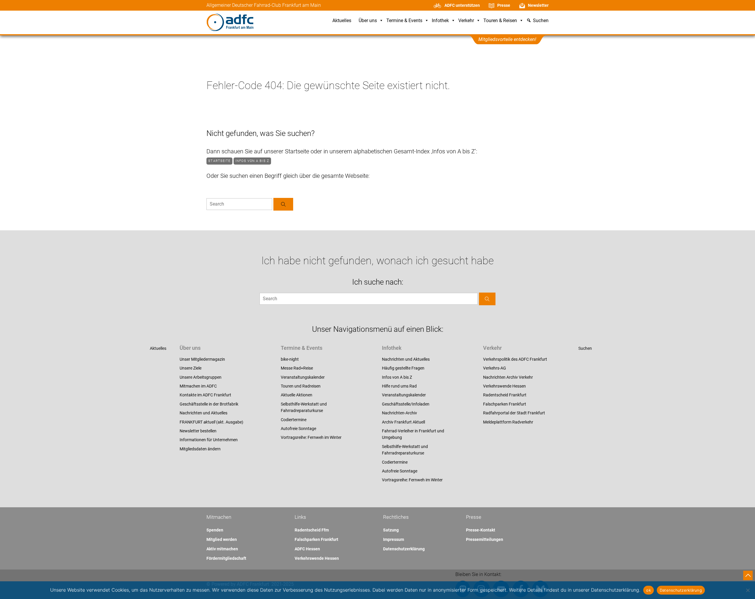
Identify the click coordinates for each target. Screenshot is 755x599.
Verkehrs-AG (494, 368)
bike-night (290, 359)
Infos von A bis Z (252, 161)
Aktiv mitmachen (222, 549)
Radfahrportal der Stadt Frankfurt (514, 413)
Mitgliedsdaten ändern (200, 449)
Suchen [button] (541, 20)
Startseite (219, 161)
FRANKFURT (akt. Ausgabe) (211, 422)
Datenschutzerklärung (404, 549)
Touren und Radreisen (301, 386)
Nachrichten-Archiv (399, 413)
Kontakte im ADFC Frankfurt (205, 395)
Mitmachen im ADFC (198, 386)
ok (648, 590)
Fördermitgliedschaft (226, 558)
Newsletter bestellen (198, 431)
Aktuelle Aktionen (296, 395)
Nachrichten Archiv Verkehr (508, 377)
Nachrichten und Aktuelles (203, 413)
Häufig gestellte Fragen (403, 368)
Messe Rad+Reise (297, 368)
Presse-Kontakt (480, 530)
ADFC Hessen (307, 549)
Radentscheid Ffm (312, 530)
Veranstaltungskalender (303, 377)
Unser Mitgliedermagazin (202, 359)
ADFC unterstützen (462, 5)
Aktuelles (341, 20)
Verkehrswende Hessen (504, 386)
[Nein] (748, 590)
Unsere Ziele (190, 368)
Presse (503, 5)
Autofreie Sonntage (298, 428)
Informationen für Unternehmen (209, 439)
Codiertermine (293, 419)
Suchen (585, 348)
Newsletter (538, 5)
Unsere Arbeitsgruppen (200, 377)
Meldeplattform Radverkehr (508, 422)
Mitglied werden (221, 539)
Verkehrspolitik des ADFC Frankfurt (515, 359)
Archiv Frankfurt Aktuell (403, 422)
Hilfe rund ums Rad (399, 386)
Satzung (391, 530)
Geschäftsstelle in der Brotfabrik (209, 404)
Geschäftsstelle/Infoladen (405, 404)
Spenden (214, 530)
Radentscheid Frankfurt (504, 395)
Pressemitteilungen (484, 539)
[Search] (283, 204)
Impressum (393, 539)
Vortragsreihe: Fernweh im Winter (311, 437)
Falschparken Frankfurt (504, 404)
